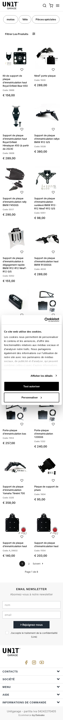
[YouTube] (41, 663)
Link (34, 636)
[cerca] (45, 5)
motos (10, 19)
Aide (6, 694)
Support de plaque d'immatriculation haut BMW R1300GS (46, 261)
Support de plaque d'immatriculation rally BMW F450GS (15, 202)
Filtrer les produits (16, 34)
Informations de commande (24, 702)
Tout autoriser (31, 386)
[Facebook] (25, 663)
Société (9, 679)
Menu (7, 687)
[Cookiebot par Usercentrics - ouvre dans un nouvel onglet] (45, 320)
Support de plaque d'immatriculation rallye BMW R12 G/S (46, 138)
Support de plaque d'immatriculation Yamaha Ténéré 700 (14, 490)
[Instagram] (33, 663)
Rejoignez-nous (32, 624)
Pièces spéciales (46, 19)
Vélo (25, 19)
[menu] (58, 5)
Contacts (10, 671)
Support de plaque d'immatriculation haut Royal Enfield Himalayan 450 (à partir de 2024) (16, 142)
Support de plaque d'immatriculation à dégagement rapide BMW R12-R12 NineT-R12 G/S (15, 265)
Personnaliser (30, 397)
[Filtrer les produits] (34, 33)
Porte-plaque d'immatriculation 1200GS (43, 433)
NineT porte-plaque (45, 75)
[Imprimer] (22, 69)
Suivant (37, 563)
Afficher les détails (42, 375)
